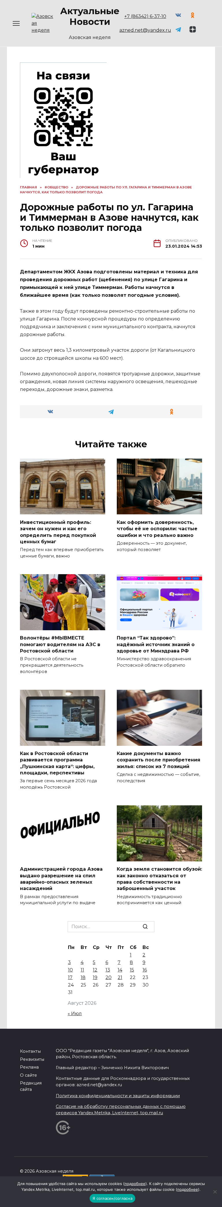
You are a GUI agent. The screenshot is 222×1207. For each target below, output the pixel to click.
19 (95, 977)
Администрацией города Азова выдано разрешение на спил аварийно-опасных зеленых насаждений (61, 878)
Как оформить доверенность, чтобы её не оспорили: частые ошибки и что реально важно (157, 528)
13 (108, 970)
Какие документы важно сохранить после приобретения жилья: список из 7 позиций (158, 760)
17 (70, 977)
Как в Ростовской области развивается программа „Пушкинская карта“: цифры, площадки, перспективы (57, 763)
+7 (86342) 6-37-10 (145, 16)
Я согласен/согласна (112, 1198)
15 (132, 970)
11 (82, 970)
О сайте (28, 1075)
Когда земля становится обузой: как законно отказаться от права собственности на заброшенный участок (159, 878)
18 (83, 977)
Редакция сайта (31, 1086)
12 (95, 970)
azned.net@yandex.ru (145, 30)
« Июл (75, 1013)
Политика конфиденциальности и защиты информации (118, 1095)
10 (70, 970)
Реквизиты (32, 1059)
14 (120, 970)
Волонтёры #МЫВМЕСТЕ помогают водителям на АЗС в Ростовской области (60, 644)
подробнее (135, 1183)
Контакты (30, 1051)
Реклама (29, 1067)
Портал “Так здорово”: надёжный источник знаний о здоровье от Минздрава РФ (156, 644)
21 (120, 977)
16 (145, 970)
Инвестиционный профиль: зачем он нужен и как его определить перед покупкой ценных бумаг (58, 531)
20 (109, 977)
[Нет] (215, 1192)
